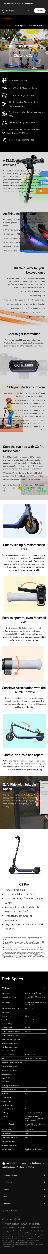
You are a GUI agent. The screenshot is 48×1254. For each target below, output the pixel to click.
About (4, 1196)
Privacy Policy (22, 1227)
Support (5, 1189)
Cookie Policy (35, 1227)
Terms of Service (8, 1227)
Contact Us (6, 1203)
